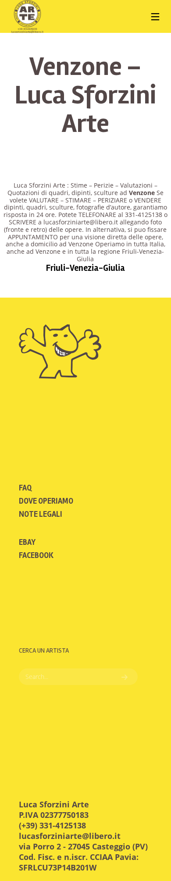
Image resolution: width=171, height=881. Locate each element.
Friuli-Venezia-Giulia (85, 268)
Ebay (27, 542)
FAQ (25, 488)
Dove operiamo (46, 501)
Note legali (40, 514)
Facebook (36, 555)
